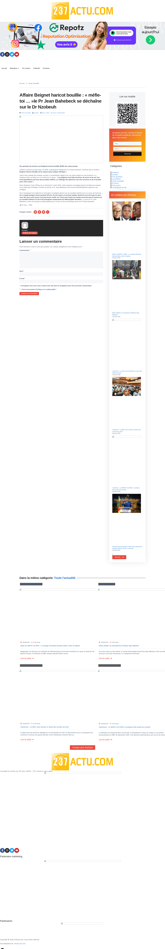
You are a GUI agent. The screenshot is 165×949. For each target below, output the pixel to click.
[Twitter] (12, 54)
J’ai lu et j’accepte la (38, 289)
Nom (21, 271)
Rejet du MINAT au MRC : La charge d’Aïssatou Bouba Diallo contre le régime (50, 646)
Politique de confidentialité (46, 289)
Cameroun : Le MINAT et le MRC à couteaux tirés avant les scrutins (124, 727)
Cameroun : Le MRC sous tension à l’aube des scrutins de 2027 (44, 727)
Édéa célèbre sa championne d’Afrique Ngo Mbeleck (119, 646)
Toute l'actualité (33, 83)
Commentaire (24, 250)
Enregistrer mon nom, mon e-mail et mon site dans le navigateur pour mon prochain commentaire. (56, 286)
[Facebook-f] (2, 54)
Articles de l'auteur (29, 233)
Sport (101, 584)
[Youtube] (16, 54)
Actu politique (25, 584)
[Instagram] (7, 54)
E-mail (22, 278)
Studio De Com (20, 944)
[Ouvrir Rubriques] (18, 68)
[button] (35, 212)
